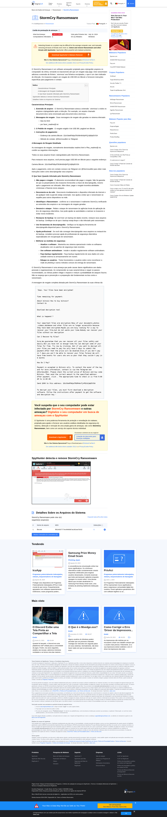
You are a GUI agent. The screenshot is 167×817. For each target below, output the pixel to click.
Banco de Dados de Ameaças (41, 10)
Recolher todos (102, 517)
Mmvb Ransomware (116, 103)
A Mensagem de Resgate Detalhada (50, 91)
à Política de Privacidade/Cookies (67, 691)
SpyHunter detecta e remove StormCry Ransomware (51, 97)
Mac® (93, 60)
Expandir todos (92, 517)
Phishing (71, 560)
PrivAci (108, 570)
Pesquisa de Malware (68, 4)
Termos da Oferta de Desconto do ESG (125, 775)
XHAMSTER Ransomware (117, 60)
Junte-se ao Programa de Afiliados (103, 759)
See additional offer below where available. (59, 63)
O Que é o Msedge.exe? (83, 627)
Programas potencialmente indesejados (47, 574)
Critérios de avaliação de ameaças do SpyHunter (76, 784)
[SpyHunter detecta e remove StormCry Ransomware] (61, 504)
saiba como (112, 691)
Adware (35, 577)
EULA (74, 63)
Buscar (111, 3)
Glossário (55, 763)
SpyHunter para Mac (80, 758)
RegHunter (78, 765)
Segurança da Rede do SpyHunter (81, 762)
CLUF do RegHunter (123, 758)
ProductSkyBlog (114, 137)
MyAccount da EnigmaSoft (38, 717)
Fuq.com (112, 63)
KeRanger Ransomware (117, 99)
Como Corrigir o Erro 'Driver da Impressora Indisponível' (119, 150)
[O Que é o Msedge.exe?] (83, 615)
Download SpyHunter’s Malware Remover (67, 55)
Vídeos (55, 761)
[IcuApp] (48, 558)
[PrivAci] (119, 558)
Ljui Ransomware (115, 113)
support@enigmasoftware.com (102, 716)
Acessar (132, 3)
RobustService (114, 130)
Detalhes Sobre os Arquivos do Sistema (46, 99)
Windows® (86, 60)
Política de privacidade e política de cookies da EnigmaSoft (126, 762)
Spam (78, 560)
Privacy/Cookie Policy (86, 63)
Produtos (59, 4)
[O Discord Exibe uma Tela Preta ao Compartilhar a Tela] (48, 615)
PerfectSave (113, 133)
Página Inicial (50, 4)
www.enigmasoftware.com (46, 706)
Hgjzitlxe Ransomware (116, 110)
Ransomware (57, 10)
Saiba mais (36, 814)
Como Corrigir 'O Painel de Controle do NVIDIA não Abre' (121, 164)
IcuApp (37, 570)
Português (121, 3)
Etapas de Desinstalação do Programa (51, 784)
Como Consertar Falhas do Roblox (120, 185)
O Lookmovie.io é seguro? (117, 160)
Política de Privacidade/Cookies (82, 731)
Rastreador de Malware (59, 758)
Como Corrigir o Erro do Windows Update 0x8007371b (122, 196)
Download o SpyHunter (57, 437)
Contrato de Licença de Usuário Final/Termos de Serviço (83, 741)
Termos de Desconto (96, 731)
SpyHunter (35, 756)
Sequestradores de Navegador (50, 577)
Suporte (78, 4)
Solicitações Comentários (103, 763)
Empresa (87, 4)
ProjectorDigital (114, 126)
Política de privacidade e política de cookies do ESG (126, 766)
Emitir (35, 637)
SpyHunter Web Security (38, 758)
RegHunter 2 (35, 761)
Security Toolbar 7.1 (115, 83)
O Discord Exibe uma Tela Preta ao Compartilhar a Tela (120, 155)
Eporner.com (113, 56)
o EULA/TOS (55, 691)
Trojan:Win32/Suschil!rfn (117, 79)
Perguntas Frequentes (48, 679)
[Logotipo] (37, 3)
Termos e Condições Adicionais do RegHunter (44, 785)
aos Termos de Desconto (84, 691)
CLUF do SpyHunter (122, 756)
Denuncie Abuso (100, 765)
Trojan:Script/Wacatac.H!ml (118, 90)
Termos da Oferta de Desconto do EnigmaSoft (125, 770)
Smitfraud (113, 76)
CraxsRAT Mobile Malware (117, 67)
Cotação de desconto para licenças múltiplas (98, 3)
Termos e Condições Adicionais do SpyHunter (104, 784)
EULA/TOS (70, 731)
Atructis (112, 86)
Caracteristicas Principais (46, 88)
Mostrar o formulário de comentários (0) (45, 534)
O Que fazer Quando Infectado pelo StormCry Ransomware (58, 94)
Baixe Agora (115, 31)
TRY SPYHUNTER (115, 805)
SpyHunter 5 (78, 756)
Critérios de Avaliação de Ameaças (61, 743)
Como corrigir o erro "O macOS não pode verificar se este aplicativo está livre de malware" (122, 190)
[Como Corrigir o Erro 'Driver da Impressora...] (119, 615)
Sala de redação (100, 756)
